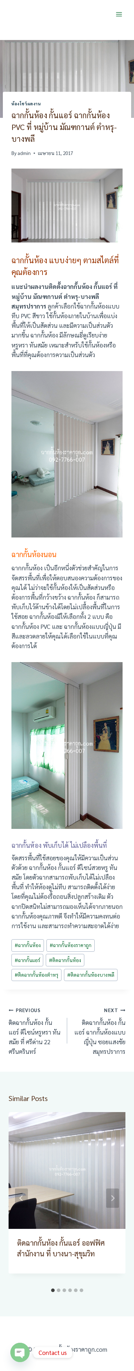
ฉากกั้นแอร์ (27, 960)
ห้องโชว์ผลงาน (26, 103)
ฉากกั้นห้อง (28, 945)
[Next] (112, 1198)
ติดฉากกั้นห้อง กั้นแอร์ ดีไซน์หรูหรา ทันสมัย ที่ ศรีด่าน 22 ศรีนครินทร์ (34, 1031)
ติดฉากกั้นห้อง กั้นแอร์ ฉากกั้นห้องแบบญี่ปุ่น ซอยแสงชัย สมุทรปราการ (99, 1031)
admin (24, 153)
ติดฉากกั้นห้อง (65, 960)
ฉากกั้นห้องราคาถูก (70, 945)
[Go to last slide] (21, 1198)
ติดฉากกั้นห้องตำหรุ (36, 974)
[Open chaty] (20, 1352)
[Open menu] (118, 14)
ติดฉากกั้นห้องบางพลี (90, 974)
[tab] (53, 1290)
